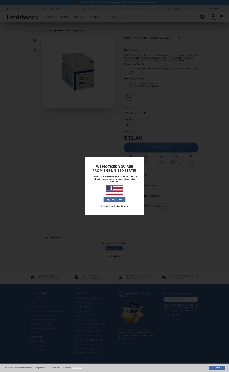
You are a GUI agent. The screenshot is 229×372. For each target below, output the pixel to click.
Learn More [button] (77, 368)
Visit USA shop (114, 199)
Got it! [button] (217, 368)
